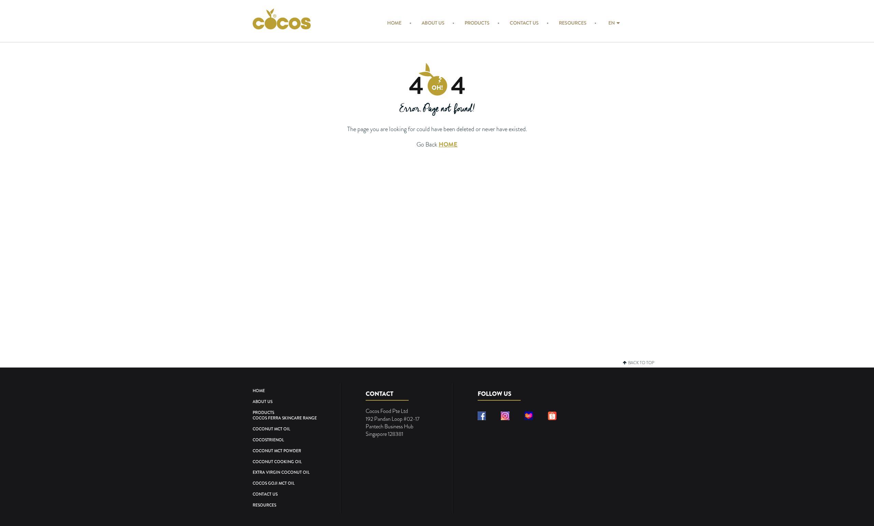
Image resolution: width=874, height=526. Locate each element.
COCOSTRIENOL (268, 440)
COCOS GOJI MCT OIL (274, 483)
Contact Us (524, 22)
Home (394, 22)
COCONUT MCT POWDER (277, 451)
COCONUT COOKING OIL (277, 462)
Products (477, 22)
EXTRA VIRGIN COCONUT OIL (281, 472)
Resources (573, 22)
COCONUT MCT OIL (271, 429)
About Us (433, 22)
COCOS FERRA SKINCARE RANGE (285, 418)
